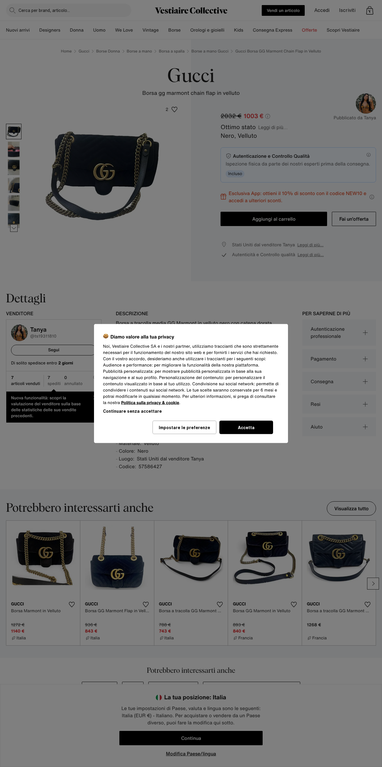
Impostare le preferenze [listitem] (184, 427)
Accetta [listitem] (246, 427)
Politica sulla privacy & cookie (150, 403)
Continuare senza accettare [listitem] (132, 411)
